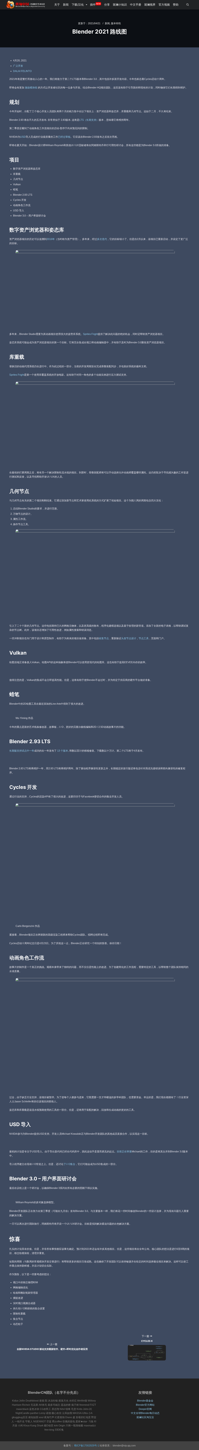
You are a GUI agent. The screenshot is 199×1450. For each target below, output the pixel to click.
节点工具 (144, 638)
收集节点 (104, 638)
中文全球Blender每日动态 (145, 1413)
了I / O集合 (69, 1164)
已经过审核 (64, 137)
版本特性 (116, 23)
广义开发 (18, 65)
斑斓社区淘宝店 (145, 1417)
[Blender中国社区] (25, 4)
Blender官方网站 (145, 1405)
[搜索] (187, 5)
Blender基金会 (145, 1400)
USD (23, 137)
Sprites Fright (90, 334)
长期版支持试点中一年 (21, 750)
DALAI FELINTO (22, 71)
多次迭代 (102, 239)
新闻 (107, 23)
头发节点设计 (128, 638)
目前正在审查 (124, 1151)
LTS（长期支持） (89, 120)
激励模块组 (31, 87)
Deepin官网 (145, 1409)
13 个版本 (62, 750)
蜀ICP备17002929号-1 (86, 1445)
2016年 (51, 239)
